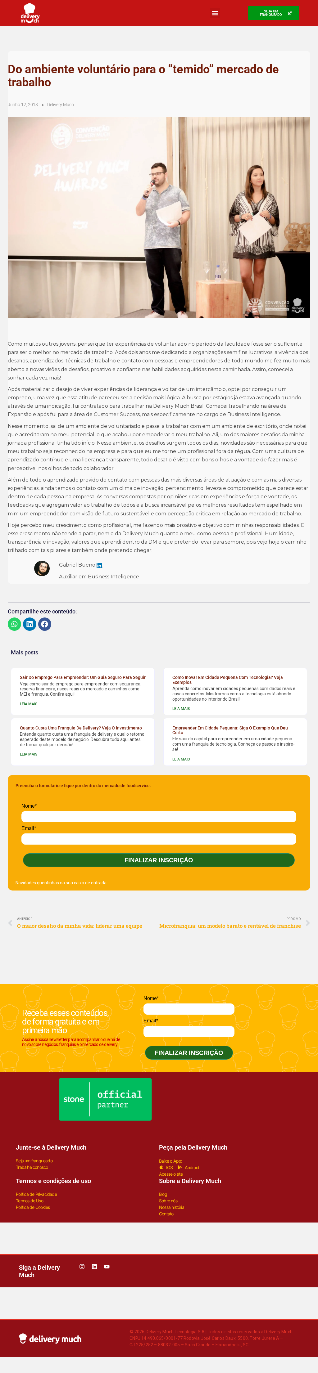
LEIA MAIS (28, 704)
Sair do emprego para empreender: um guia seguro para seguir (83, 677)
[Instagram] (82, 1266)
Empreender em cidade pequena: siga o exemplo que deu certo (230, 730)
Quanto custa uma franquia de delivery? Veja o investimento (81, 727)
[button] (215, 13)
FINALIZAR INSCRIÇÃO (159, 860)
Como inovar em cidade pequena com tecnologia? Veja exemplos (227, 679)
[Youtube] (107, 1266)
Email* (28, 828)
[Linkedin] (94, 1266)
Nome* (29, 806)
